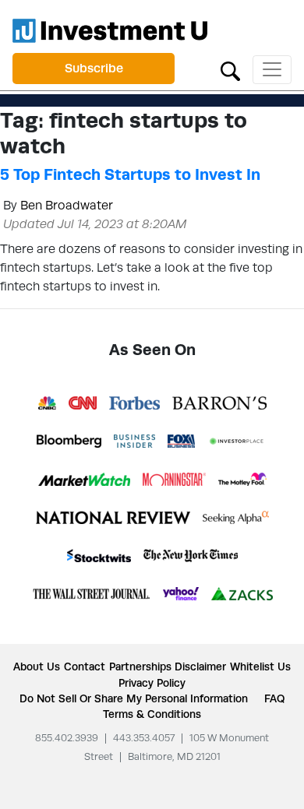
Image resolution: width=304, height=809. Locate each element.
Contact (84, 666)
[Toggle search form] (230, 69)
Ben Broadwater (66, 205)
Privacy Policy (152, 683)
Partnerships (140, 666)
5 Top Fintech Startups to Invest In (130, 174)
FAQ (274, 698)
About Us (36, 666)
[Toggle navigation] (272, 69)
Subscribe (94, 68)
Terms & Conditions (152, 714)
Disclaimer (200, 666)
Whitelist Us (260, 666)
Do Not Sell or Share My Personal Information (133, 698)
